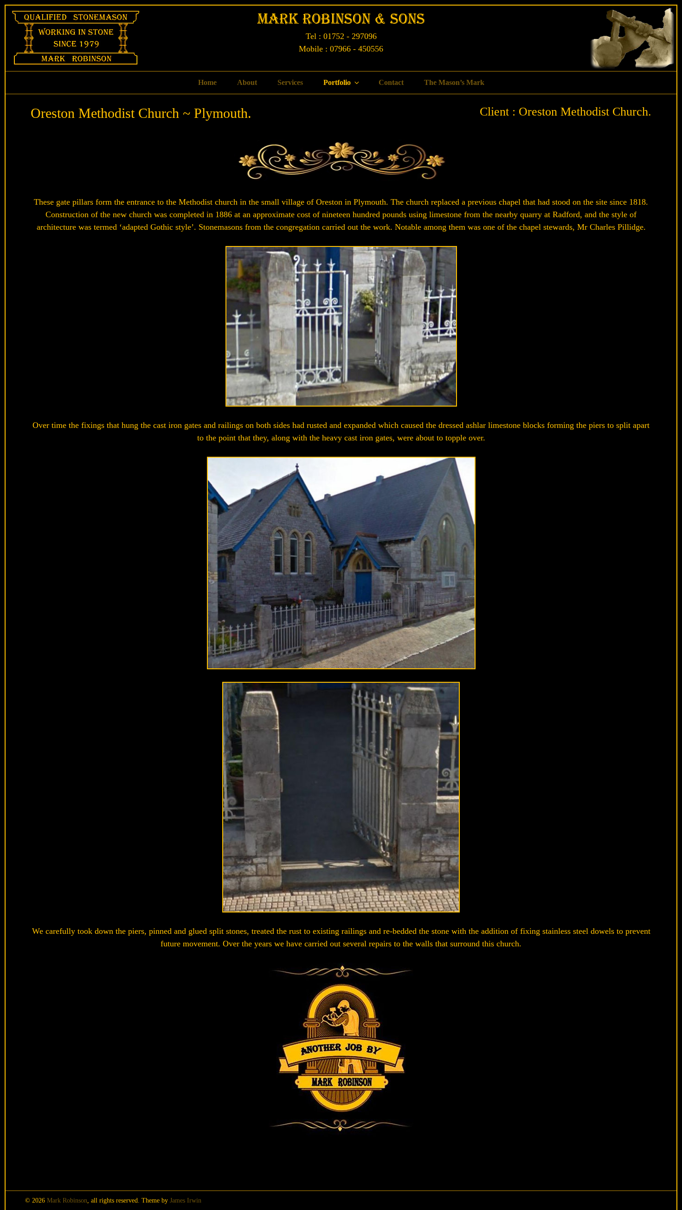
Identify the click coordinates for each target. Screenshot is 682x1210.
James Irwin (185, 1200)
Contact (391, 82)
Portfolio (337, 82)
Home (207, 82)
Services (290, 82)
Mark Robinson (67, 1200)
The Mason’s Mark (454, 82)
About (247, 82)
